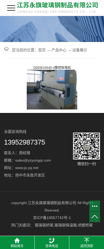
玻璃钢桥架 (44, 225)
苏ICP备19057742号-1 (52, 218)
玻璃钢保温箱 (65, 225)
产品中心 (58, 50)
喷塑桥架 (85, 225)
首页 (42, 50)
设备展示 (79, 50)
